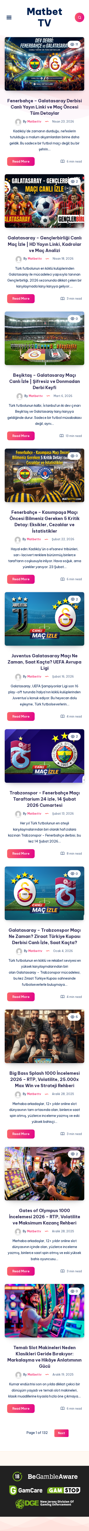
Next (61, 1433)
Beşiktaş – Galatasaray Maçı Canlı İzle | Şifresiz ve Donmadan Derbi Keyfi (44, 381)
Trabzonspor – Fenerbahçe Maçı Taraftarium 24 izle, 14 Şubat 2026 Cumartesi (44, 799)
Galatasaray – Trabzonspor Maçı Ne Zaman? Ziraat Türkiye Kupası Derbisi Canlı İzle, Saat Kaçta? (45, 936)
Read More (23, 162)
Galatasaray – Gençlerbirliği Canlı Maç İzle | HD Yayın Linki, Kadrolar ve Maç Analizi (45, 244)
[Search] (79, 17)
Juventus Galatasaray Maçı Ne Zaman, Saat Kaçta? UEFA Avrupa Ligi (44, 662)
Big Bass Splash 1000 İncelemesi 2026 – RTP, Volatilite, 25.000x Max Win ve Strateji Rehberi (44, 1079)
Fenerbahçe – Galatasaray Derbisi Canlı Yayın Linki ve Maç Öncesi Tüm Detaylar (44, 107)
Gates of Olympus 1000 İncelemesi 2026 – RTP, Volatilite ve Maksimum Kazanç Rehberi (44, 1217)
